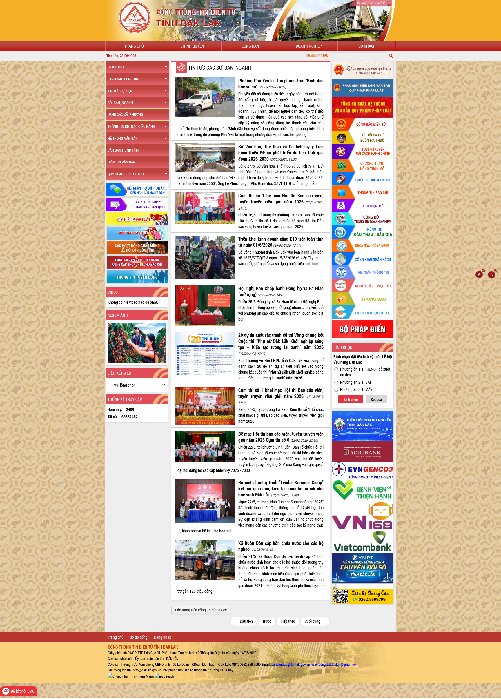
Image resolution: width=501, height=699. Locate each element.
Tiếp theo (288, 621)
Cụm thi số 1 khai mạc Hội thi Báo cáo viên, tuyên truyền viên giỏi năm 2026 (281, 393)
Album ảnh (118, 315)
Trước (266, 621)
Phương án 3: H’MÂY (356, 389)
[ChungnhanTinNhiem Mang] (131, 675)
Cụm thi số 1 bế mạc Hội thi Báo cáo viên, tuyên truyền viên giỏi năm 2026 (281, 198)
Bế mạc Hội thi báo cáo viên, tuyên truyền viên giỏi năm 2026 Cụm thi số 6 (281, 437)
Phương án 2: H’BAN (356, 382)
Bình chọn (351, 399)
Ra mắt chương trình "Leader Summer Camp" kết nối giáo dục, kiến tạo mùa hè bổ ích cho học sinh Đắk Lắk (281, 488)
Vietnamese (365, 3)
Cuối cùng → (315, 621)
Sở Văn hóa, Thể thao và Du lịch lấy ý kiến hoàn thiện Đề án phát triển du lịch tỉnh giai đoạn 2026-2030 (281, 152)
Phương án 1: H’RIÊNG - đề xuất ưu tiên (365, 372)
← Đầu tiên (244, 621)
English (380, 3)
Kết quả (376, 399)
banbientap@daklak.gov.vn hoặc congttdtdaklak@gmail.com (315, 664)
